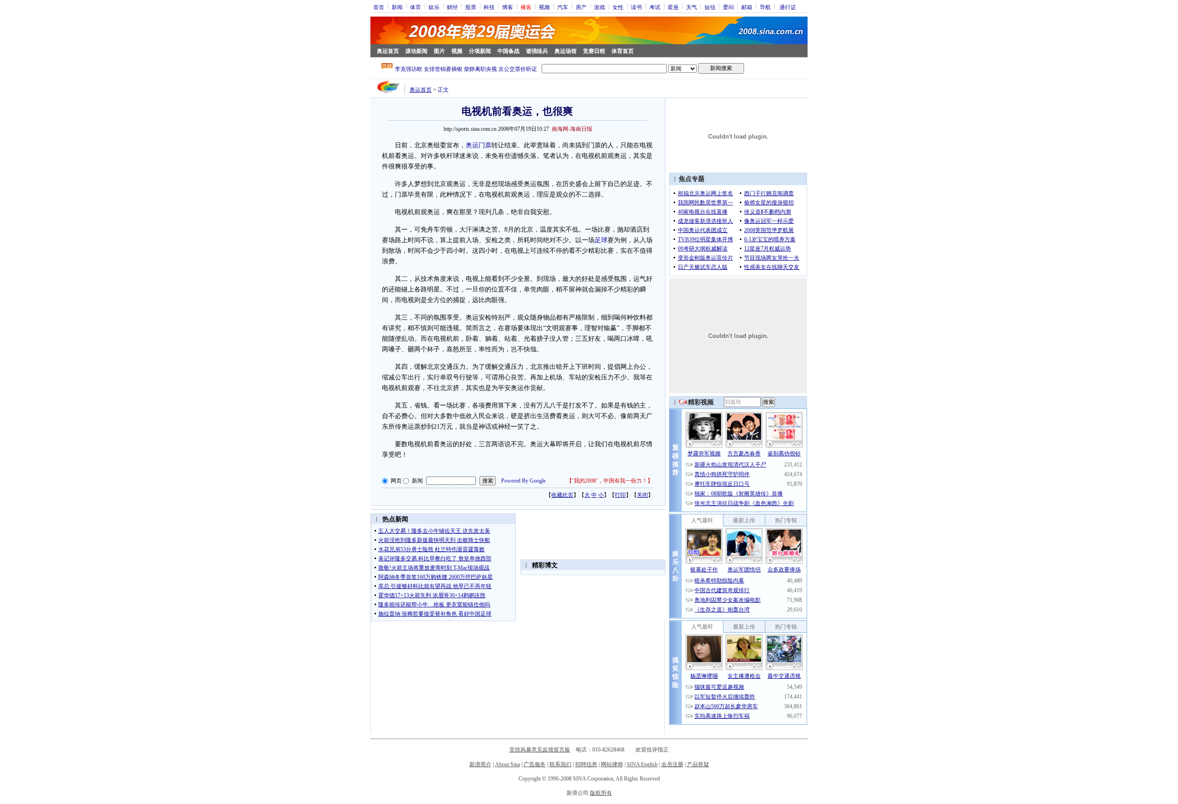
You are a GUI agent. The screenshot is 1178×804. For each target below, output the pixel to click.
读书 (636, 7)
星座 (673, 7)
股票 (470, 7)
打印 (620, 495)
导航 (765, 7)
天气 (691, 7)
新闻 (397, 7)
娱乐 (433, 7)
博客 (507, 7)
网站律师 (612, 764)
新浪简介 (480, 764)
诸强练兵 (537, 51)
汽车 (562, 7)
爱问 (728, 7)
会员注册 (672, 764)
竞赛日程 (594, 51)
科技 (489, 7)
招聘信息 (586, 764)
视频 (544, 7)
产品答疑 (698, 764)
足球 (601, 240)
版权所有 (601, 793)
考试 (654, 7)
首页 (378, 7)
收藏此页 (562, 495)
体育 (415, 7)
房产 (581, 7)
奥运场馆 (565, 51)
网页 (396, 481)
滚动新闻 (416, 51)
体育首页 (623, 51)
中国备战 (508, 51)
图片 (439, 51)
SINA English (642, 764)
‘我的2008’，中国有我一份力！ (609, 481)
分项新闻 (480, 51)
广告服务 (535, 764)
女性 (618, 7)
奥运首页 (388, 51)
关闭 (642, 495)
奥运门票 (478, 145)
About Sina (507, 764)
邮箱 (746, 7)
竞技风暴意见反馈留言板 (539, 749)
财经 (452, 7)
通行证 (788, 7)
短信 (710, 7)
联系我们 (560, 764)
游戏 (599, 7)
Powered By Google (523, 481)
